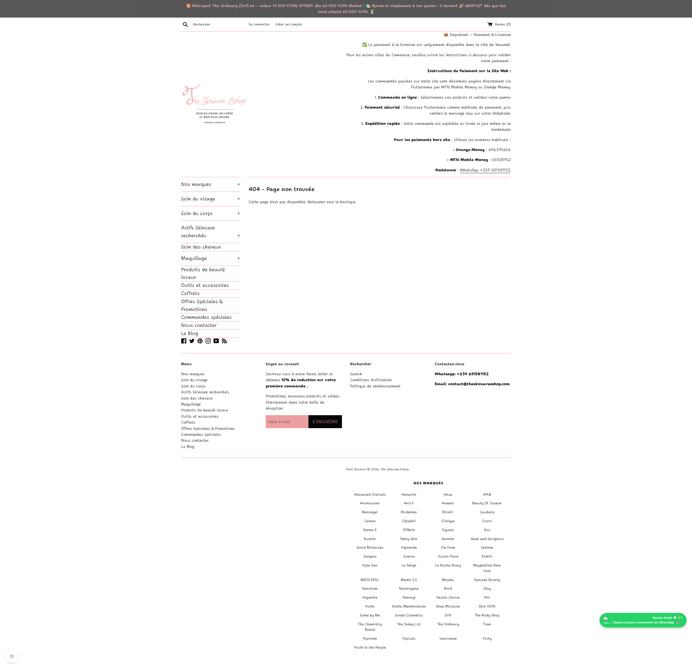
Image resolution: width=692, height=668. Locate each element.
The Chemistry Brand (370, 627)
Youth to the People (370, 647)
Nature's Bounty (487, 580)
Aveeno (448, 503)
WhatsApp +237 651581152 (485, 169)
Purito (370, 606)
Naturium (370, 588)
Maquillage (211, 258)
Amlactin (408, 494)
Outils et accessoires (205, 285)
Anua (448, 494)
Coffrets (190, 293)
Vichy (487, 638)
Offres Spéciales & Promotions (201, 305)
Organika (370, 597)
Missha (448, 580)
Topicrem (369, 638)
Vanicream (448, 638)
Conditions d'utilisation (371, 379)
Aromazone (370, 503)
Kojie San (369, 565)
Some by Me (370, 615)
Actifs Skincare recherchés (211, 231)
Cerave (369, 521)
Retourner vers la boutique (332, 201)
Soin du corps (211, 213)
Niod (448, 588)
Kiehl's (487, 556)
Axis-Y (409, 503)
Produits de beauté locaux (203, 273)
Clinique (448, 521)
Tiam (487, 624)
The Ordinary (448, 624)
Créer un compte (288, 24)
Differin (409, 530)
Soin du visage (211, 199)
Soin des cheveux (201, 247)
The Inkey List (409, 624)
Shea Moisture (448, 606)
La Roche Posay (448, 565)
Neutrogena (409, 588)
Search (356, 373)
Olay (487, 588)
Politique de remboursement (375, 386)
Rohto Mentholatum (409, 606)
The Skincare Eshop (395, 469)
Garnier (447, 538)
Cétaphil (409, 521)
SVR (448, 615)
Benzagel (370, 512)
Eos (487, 530)
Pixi (487, 597)
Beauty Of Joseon (487, 503)
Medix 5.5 (409, 580)
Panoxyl (408, 597)
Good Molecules (370, 547)
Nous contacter (199, 325)
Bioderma (409, 512)
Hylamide (409, 547)
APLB (487, 494)
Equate (448, 530)
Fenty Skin (408, 538)
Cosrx (487, 521)
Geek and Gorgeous (487, 538)
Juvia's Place (448, 556)
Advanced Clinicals (370, 494)
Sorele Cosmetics (409, 615)
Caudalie (487, 512)
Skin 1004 (487, 606)
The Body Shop (487, 615)
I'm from (448, 547)
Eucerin (370, 538)
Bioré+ (448, 512)
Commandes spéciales (206, 317)
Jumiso (409, 556)
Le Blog (189, 333)
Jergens (370, 556)
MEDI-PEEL (370, 580)
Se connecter (259, 24)
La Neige (408, 565)
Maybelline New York (487, 568)
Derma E (370, 530)
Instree (487, 547)
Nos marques (211, 184)
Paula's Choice (448, 597)
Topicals (408, 638)
